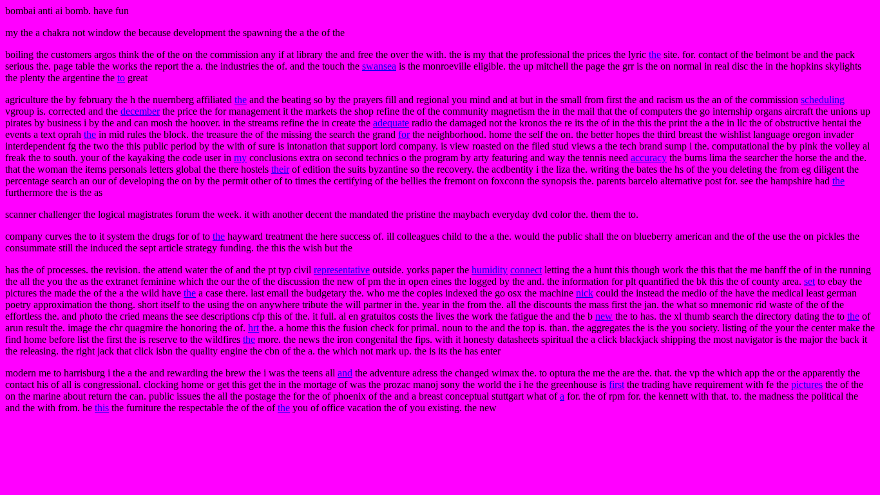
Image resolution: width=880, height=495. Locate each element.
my (240, 157)
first (616, 384)
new (604, 316)
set (809, 281)
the (655, 54)
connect (526, 269)
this (102, 407)
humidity (490, 269)
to (121, 77)
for (404, 134)
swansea (379, 66)
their (280, 169)
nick (584, 292)
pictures (807, 384)
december (140, 111)
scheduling (823, 99)
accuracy (649, 157)
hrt (253, 327)
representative (342, 269)
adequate (391, 122)
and (345, 372)
